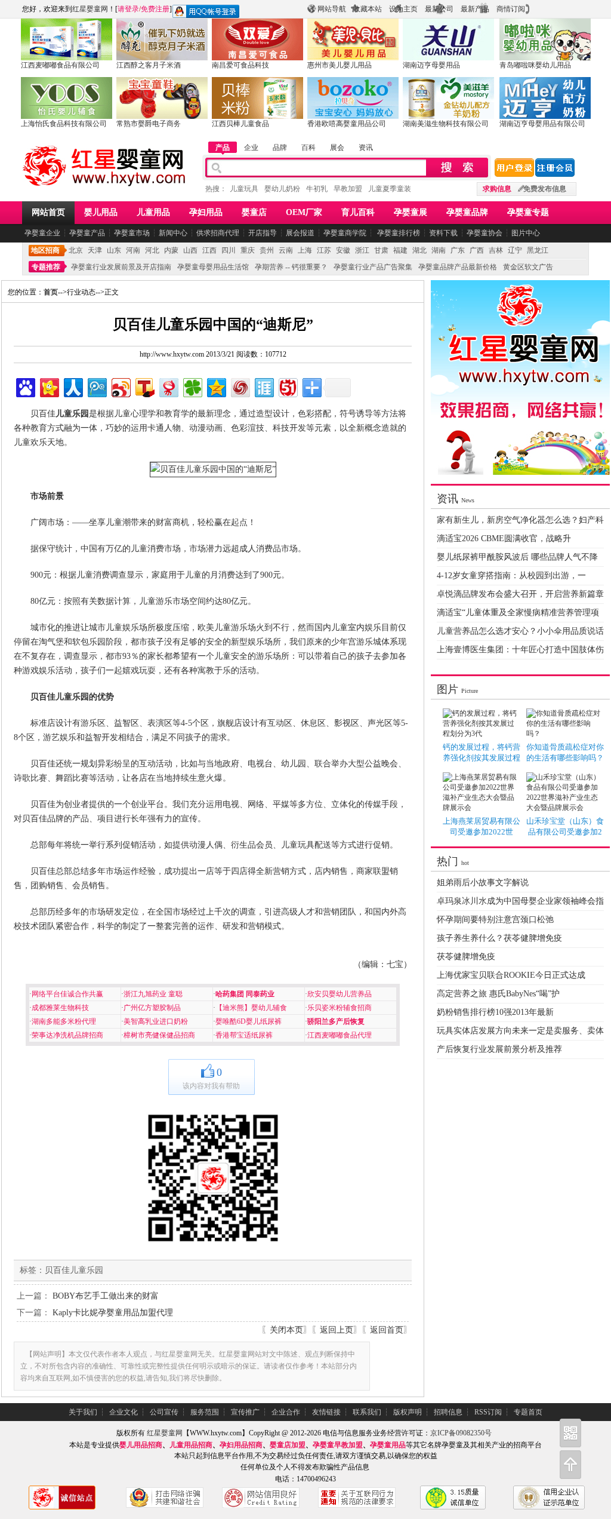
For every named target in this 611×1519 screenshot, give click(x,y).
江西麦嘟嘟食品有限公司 (60, 65)
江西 (209, 250)
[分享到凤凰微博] (240, 386)
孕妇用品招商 (241, 1445)
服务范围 (204, 1412)
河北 (152, 250)
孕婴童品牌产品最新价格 (457, 267)
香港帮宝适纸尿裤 (244, 1035)
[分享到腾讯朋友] (192, 386)
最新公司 (439, 9)
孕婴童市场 (132, 233)
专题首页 (528, 1412)
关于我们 (83, 1412)
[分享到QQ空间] (216, 386)
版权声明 (407, 1412)
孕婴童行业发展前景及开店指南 (121, 267)
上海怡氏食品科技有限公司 (64, 123)
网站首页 (48, 212)
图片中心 (525, 233)
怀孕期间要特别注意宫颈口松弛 (495, 919)
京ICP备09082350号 (461, 1433)
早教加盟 (348, 189)
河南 (133, 250)
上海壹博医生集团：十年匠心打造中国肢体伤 (520, 649)
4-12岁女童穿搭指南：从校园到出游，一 (511, 575)
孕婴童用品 (388, 1445)
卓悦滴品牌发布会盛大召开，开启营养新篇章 (520, 594)
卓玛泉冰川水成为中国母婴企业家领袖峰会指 (520, 901)
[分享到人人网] (72, 386)
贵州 (267, 250)
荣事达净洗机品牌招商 (67, 1035)
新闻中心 (173, 233)
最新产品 (475, 9)
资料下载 (443, 233)
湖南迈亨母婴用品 (431, 65)
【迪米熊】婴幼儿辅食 (251, 1008)
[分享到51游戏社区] (287, 386)
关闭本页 (286, 1329)
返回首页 (386, 1329)
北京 (76, 250)
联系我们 (367, 1412)
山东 (114, 250)
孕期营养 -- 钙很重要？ (291, 267)
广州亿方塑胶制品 (152, 1008)
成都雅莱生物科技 (60, 1008)
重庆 (247, 250)
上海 (305, 250)
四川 (228, 250)
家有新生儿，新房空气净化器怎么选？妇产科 (520, 519)
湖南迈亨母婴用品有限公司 (542, 123)
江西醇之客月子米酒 (148, 65)
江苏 (324, 250)
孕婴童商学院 (344, 233)
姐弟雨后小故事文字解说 (483, 882)
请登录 (128, 9)
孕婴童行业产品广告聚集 (373, 267)
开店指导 (262, 233)
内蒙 (171, 250)
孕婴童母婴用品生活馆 (213, 267)
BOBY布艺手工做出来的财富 (106, 1295)
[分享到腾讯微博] (96, 386)
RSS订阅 (488, 1412)
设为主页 (403, 9)
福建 (400, 250)
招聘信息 (448, 1412)
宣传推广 (245, 1412)
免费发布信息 (544, 189)
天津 (95, 250)
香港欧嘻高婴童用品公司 (346, 123)
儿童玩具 (244, 189)
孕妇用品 (206, 212)
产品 (222, 147)
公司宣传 (164, 1412)
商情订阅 (510, 9)
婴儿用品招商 (140, 1445)
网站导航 (331, 9)
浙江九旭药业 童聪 (153, 994)
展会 (337, 147)
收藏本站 (367, 9)
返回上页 (336, 1329)
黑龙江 (537, 250)
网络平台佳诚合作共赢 (67, 994)
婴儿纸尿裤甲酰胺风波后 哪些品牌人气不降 (517, 557)
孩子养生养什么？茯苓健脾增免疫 (499, 938)
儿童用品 (153, 212)
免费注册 (155, 9)
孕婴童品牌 (467, 212)
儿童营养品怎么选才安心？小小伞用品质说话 (520, 631)
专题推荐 (46, 267)
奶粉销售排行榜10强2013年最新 (495, 1012)
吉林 (496, 250)
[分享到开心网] (49, 386)
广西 (477, 250)
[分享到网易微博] (168, 386)
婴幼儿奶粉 (282, 189)
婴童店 (254, 212)
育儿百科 (358, 212)
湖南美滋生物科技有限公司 (446, 123)
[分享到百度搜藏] (25, 386)
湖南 (438, 250)
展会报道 (300, 233)
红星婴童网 (90, 9)
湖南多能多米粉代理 (64, 1021)
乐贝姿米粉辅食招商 (339, 1008)
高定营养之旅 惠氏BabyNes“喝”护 (498, 993)
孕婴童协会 (484, 233)
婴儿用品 (101, 212)
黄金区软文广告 (528, 267)
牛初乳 (317, 189)
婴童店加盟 (288, 1445)
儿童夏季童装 (389, 189)
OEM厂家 (304, 212)
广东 (457, 250)
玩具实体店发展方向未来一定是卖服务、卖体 (520, 1030)
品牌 (280, 147)
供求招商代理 (217, 233)
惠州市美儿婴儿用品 (339, 65)
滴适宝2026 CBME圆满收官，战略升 (504, 538)
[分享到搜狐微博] (144, 386)
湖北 (419, 250)
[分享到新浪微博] (120, 386)
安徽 (343, 250)
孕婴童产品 (87, 233)
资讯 (366, 147)
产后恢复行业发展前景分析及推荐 (499, 1049)
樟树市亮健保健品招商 (159, 1035)
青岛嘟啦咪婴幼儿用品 (535, 65)
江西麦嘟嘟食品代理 (339, 1035)
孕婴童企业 (42, 233)
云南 (286, 250)
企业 (251, 147)
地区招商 (45, 250)
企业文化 (123, 1412)
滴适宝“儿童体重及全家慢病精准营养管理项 (518, 612)
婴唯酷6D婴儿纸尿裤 (248, 1021)
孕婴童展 (410, 212)
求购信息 (497, 189)
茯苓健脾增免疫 (466, 956)
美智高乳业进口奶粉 (156, 1021)
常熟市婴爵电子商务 (148, 123)
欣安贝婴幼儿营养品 (339, 994)
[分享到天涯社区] (263, 386)
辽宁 (515, 250)
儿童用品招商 (190, 1445)
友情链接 (326, 1412)
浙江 (362, 250)
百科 (308, 147)
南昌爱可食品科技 (240, 65)
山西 (190, 250)
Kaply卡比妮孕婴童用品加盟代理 (113, 1312)
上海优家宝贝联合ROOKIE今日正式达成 (511, 975)
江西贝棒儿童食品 (240, 123)
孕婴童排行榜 (397, 233)
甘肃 (381, 250)
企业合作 (285, 1412)
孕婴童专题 (528, 212)
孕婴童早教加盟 (338, 1445)
